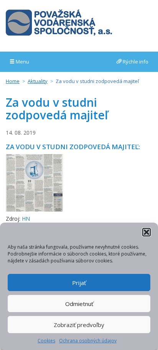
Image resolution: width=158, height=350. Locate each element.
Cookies (46, 340)
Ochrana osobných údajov (88, 340)
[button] (146, 232)
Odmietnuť (79, 304)
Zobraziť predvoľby (79, 325)
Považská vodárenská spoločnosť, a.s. (59, 23)
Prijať (79, 283)
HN (26, 218)
